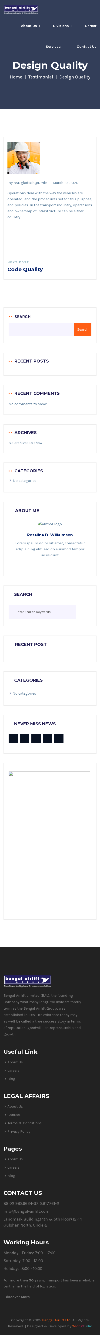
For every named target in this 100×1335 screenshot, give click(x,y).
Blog (11, 1079)
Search (22, 316)
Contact (13, 1115)
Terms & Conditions (24, 1123)
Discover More (17, 1297)
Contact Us (87, 46)
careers (13, 1070)
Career (91, 26)
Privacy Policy (18, 1131)
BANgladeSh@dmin (30, 182)
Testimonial (40, 77)
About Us (29, 26)
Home (16, 77)
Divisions (61, 26)
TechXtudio (82, 1326)
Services (53, 46)
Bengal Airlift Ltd (56, 1320)
